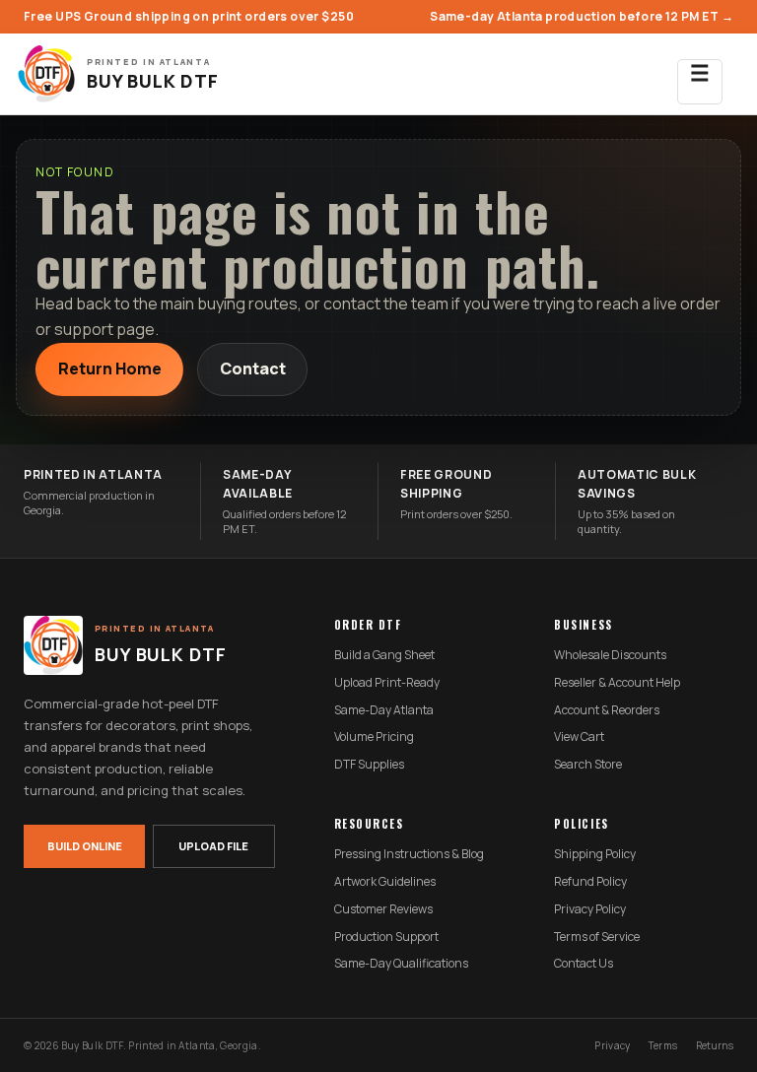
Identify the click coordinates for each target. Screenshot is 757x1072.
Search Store (588, 764)
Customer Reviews (383, 909)
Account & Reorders (606, 710)
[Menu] (699, 73)
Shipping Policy (595, 854)
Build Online (84, 845)
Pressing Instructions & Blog (409, 854)
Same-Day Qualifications (401, 964)
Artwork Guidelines (385, 882)
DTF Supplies (369, 764)
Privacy (612, 1045)
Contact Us (583, 964)
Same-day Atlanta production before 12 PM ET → (581, 16)
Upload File (213, 845)
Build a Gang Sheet (384, 655)
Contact (253, 368)
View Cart (579, 737)
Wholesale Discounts (610, 655)
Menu (700, 81)
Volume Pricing (374, 737)
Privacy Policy (590, 909)
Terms (663, 1045)
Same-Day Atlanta (384, 710)
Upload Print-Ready (387, 683)
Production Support (386, 937)
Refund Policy (590, 882)
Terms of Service (597, 937)
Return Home (110, 368)
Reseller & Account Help (617, 683)
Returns (714, 1045)
